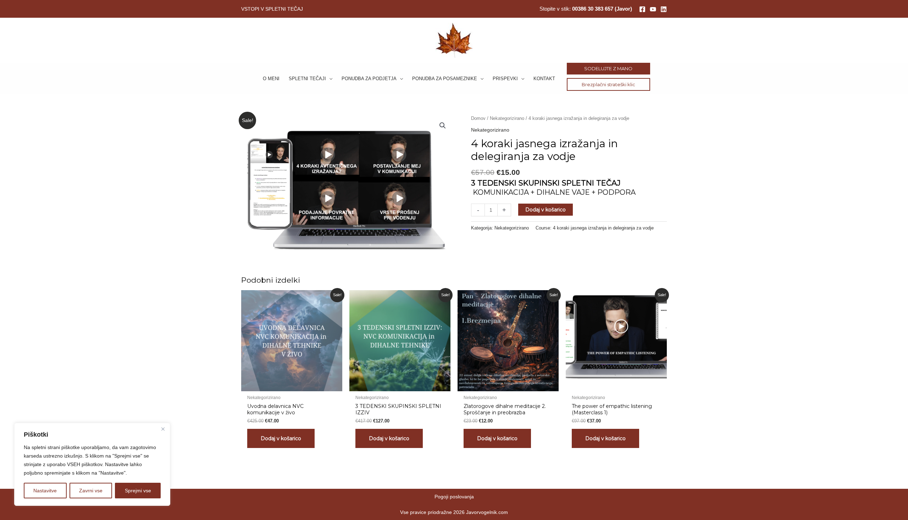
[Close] (163, 429)
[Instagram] (653, 9)
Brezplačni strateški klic (608, 84)
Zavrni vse (91, 490)
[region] (92, 464)
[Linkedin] (663, 9)
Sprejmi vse (138, 490)
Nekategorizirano (507, 118)
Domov (478, 118)
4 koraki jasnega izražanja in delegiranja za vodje (603, 228)
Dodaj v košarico (545, 209)
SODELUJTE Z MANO (608, 68)
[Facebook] (642, 9)
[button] (329, 78)
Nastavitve (45, 490)
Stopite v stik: (585, 9)
